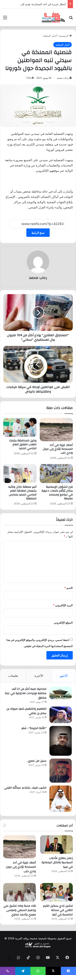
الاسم (68, 587)
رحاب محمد (63, 77)
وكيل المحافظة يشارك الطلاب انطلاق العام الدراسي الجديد (22, 444)
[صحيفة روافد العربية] (53, 17)
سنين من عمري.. (36, 760)
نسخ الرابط (38, 232)
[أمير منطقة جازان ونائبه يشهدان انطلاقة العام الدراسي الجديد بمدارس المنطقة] (19, 473)
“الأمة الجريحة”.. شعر (33, 728)
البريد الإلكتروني (63, 605)
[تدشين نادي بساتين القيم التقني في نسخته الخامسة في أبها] (56, 892)
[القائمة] (5, 18)
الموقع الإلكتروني (63, 622)
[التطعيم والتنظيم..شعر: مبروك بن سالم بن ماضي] (60, 715)
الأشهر (63, 676)
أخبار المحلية (50, 35)
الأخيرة (38, 676)
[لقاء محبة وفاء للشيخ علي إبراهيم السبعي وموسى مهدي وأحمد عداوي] (19, 892)
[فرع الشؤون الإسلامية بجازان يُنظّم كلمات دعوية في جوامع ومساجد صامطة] (56, 473)
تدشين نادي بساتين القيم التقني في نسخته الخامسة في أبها (58, 910)
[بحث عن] (71, 18)
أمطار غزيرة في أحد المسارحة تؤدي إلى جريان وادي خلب (33, 4)
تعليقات (13, 676)
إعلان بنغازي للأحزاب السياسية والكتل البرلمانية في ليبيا (57, 862)
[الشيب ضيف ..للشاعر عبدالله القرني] (60, 799)
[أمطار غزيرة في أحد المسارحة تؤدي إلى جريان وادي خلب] (56, 429)
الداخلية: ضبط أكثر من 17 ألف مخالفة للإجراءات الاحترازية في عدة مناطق (25, 693)
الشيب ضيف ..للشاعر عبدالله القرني (25, 787)
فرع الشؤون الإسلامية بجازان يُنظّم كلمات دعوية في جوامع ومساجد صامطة (57, 492)
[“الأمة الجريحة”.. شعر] (60, 741)
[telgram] (9, 958)
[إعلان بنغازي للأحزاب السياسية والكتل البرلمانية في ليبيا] (56, 844)
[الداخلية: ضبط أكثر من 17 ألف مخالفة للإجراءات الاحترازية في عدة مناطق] (60, 693)
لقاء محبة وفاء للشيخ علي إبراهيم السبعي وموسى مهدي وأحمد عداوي (19, 910)
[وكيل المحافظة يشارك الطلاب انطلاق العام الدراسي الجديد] (19, 427)
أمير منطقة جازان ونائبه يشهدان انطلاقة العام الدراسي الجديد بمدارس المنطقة (22, 492)
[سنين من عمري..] (60, 771)
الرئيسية (64, 35)
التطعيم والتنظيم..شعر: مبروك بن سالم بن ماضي (26, 711)
